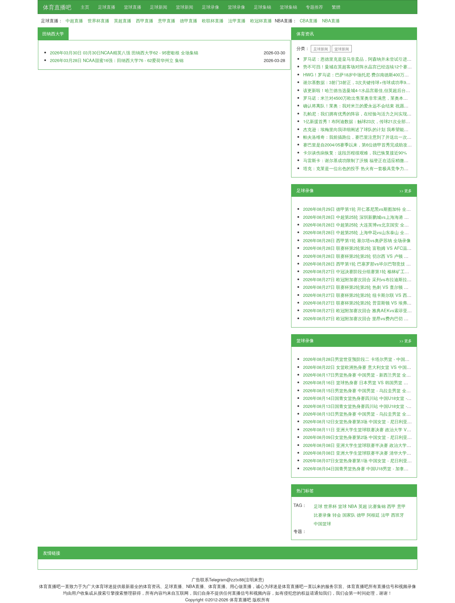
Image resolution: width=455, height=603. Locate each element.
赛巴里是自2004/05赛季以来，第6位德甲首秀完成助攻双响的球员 (366, 144)
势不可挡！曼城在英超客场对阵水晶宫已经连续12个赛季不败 (361, 66)
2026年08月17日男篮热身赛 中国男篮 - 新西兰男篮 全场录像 (361, 375)
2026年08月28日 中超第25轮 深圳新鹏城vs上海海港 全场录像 (362, 217)
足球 (318, 506)
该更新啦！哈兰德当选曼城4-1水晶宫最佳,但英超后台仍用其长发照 (367, 90)
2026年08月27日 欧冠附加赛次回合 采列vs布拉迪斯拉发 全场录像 (366, 279)
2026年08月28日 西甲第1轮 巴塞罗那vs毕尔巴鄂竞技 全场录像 (363, 263)
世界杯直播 (98, 20)
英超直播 (122, 20)
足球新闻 (158, 7)
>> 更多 (405, 190)
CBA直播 (308, 20)
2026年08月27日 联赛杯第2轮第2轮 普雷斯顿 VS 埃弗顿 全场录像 (366, 302)
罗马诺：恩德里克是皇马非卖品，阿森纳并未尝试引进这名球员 (363, 59)
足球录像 (210, 7)
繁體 (336, 7)
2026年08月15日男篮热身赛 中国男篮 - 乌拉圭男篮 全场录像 (361, 390)
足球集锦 (262, 7)
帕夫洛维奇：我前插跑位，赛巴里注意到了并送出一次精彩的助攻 (366, 137)
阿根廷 (373, 515)
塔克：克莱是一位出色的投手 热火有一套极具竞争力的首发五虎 (364, 168)
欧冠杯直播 (261, 20)
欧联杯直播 (213, 20)
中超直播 (74, 20)
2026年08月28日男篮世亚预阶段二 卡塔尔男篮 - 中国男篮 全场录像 (367, 359)
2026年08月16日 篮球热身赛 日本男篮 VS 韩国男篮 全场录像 (362, 382)
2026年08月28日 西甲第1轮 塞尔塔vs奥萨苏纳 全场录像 (357, 240)
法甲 (385, 515)
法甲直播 (236, 20)
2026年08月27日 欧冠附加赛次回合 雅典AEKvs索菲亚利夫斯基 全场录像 (373, 310)
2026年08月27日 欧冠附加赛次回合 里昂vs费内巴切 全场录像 (362, 318)
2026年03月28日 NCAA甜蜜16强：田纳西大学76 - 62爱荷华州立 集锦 (117, 60)
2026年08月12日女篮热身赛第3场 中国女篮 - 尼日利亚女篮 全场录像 (369, 421)
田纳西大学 (53, 33)
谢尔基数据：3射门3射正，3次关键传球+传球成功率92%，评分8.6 (367, 82)
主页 (85, 7)
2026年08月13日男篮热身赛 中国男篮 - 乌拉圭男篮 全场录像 (361, 414)
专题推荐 (314, 7)
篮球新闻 (184, 7)
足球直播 (106, 7)
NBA (352, 506)
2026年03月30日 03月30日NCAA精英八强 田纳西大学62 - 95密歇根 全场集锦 (124, 52)
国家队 (348, 515)
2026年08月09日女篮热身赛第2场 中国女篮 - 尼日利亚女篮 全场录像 (369, 437)
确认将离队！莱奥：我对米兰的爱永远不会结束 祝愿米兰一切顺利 (366, 105)
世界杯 (330, 506)
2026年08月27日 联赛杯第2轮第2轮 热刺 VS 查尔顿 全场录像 (362, 287)
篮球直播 (132, 7)
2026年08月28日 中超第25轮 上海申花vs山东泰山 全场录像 (360, 232)
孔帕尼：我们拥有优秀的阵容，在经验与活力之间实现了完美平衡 (366, 113)
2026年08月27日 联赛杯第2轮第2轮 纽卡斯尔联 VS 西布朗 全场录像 (368, 295)
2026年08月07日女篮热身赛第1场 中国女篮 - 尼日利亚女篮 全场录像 (369, 460)
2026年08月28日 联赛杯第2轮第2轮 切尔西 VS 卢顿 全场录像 (362, 256)
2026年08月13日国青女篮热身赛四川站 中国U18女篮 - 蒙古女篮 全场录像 (373, 406)
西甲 (391, 506)
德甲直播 (188, 20)
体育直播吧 (57, 7)
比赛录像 (322, 515)
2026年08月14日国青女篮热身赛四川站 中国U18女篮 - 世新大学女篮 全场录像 (378, 398)
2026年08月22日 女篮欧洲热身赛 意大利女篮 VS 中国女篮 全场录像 (368, 367)
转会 (336, 515)
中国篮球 (322, 523)
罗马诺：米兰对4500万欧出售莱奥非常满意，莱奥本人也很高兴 (364, 98)
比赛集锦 (377, 506)
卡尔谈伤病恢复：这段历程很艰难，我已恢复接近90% (355, 152)
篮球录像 (236, 7)
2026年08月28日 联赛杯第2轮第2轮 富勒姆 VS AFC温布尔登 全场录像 (371, 248)
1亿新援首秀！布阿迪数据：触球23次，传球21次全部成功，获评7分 (368, 121)
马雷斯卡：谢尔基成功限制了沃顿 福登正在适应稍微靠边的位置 (364, 160)
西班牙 (397, 515)
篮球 (342, 506)
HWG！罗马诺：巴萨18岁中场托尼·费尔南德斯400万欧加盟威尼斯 (366, 74)
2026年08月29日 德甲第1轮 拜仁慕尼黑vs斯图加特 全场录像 (361, 209)
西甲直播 (144, 20)
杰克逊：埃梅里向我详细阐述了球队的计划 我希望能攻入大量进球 (366, 129)
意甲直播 (166, 20)
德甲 (361, 515)
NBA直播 (331, 20)
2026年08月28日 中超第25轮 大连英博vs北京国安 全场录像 (360, 224)
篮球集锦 (288, 7)
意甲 (401, 506)
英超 (362, 506)
